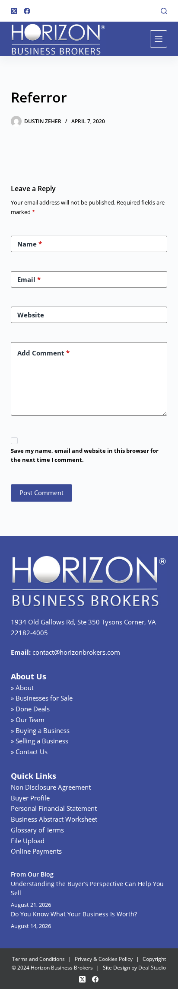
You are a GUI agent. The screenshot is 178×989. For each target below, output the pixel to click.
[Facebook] (27, 11)
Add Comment (43, 353)
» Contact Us (29, 751)
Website (30, 314)
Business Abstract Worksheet (54, 819)
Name (29, 244)
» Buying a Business (40, 730)
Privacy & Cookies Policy (104, 959)
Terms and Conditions (38, 959)
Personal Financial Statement (54, 808)
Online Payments (36, 851)
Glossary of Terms (37, 830)
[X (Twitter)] (14, 11)
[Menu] (158, 39)
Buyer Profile (30, 798)
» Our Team (27, 719)
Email (29, 279)
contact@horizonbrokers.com (76, 652)
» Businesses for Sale (42, 698)
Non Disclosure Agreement (51, 787)
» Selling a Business (39, 740)
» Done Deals (30, 708)
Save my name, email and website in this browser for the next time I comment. (85, 455)
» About (22, 687)
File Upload (27, 840)
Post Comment (41, 492)
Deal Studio (152, 967)
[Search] (164, 11)
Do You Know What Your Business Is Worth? (74, 914)
